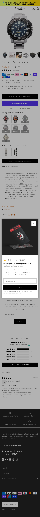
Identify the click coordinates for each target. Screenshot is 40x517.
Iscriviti (20, 287)
